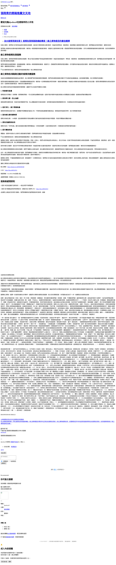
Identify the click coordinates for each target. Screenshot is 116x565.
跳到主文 (3, 18)
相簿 (5, 29)
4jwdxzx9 (3, 432)
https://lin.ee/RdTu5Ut (11, 170)
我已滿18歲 (4, 561)
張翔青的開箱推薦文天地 (16, 13)
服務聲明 (74, 541)
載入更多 (3, 453)
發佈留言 (3, 463)
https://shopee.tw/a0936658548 (15, 167)
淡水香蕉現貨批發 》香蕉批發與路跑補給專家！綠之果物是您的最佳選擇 (37, 41)
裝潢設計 (14, 446)
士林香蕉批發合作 (6, 419)
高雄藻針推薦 (10, 537)
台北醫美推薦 (11, 533)
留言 (16, 442)
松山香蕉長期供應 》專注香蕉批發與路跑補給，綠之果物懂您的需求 (21, 421)
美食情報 (14, 26)
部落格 (6, 31)
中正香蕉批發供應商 (18, 419)
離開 (10, 561)
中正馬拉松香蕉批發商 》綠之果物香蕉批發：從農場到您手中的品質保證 (64, 421)
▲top (2, 449)
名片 (5, 34)
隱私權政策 (67, 541)
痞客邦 (13, 442)
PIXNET (45, 541)
